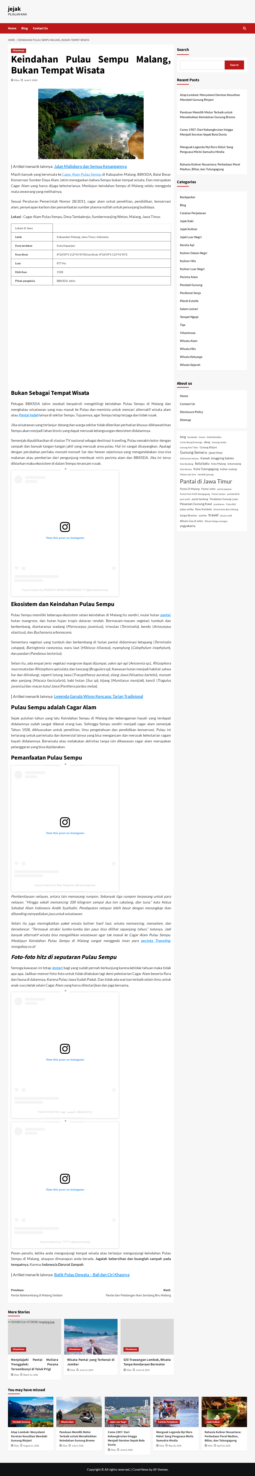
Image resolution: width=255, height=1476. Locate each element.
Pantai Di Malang (190, 488)
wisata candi (226, 515)
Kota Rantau (186, 469)
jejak (14, 9)
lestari (57, 968)
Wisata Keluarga (191, 357)
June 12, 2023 (86, 1370)
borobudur (192, 437)
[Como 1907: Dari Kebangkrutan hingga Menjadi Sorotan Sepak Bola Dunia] (127, 1412)
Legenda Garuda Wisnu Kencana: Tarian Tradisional (98, 696)
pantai (165, 615)
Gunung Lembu (219, 442)
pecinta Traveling (155, 940)
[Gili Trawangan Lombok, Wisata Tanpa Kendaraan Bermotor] (147, 1336)
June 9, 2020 (30, 80)
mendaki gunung (206, 474)
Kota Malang (218, 463)
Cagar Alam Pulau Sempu (81, 174)
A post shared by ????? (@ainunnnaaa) (65, 1241)
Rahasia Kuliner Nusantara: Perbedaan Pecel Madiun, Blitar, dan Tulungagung (210, 166)
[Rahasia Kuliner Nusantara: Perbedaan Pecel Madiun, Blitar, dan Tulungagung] (224, 1412)
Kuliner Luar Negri (192, 269)
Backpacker (187, 197)
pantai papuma (224, 489)
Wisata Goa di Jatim (191, 521)
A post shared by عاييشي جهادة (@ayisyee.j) (65, 1111)
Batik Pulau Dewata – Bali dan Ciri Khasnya (91, 1274)
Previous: (37, 1293)
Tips (182, 325)
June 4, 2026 (126, 1450)
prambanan (219, 504)
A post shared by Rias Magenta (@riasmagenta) (65, 885)
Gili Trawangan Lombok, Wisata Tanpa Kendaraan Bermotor (147, 1362)
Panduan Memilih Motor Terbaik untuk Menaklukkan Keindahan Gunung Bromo (207, 114)
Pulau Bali (231, 504)
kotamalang (234, 463)
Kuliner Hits (188, 261)
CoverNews (140, 1469)
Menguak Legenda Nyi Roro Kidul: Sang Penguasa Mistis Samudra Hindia (206, 149)
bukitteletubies (214, 437)
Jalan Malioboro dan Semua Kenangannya (90, 166)
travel (213, 514)
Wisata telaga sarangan (216, 521)
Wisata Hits (188, 349)
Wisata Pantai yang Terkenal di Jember (90, 1362)
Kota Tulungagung (206, 469)
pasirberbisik (233, 494)
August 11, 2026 (31, 1445)
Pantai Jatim (208, 488)
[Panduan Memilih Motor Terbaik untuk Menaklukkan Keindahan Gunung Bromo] (79, 1412)
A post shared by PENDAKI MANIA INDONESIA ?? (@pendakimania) (65, 589)
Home (12, 28)
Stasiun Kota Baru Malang (225, 509)
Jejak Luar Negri (191, 237)
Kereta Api (187, 245)
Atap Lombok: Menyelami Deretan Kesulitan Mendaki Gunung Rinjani (210, 97)
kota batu (202, 463)
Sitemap (185, 420)
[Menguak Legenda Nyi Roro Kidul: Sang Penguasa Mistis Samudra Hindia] (176, 1412)
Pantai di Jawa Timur (206, 481)
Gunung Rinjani (208, 447)
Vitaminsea (18, 50)
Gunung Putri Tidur (189, 447)
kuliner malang (228, 469)
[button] (244, 28)
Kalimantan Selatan (189, 458)
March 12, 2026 (30, 1375)
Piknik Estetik (189, 301)
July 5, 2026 (77, 1445)
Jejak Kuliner (188, 229)
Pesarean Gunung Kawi (196, 504)
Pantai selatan (219, 494)
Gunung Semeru (193, 452)
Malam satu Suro (188, 474)
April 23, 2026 (223, 1445)
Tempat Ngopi (189, 317)
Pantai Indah (28, 415)
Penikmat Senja (190, 293)
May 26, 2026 (175, 1445)
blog (183, 437)
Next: (138, 1293)
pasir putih (185, 499)
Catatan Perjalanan (193, 213)
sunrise (203, 515)
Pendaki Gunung (191, 285)
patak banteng (200, 499)
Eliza (16, 80)
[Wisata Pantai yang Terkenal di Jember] (90, 1336)
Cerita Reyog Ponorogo (191, 442)
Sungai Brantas (188, 515)
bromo (202, 437)
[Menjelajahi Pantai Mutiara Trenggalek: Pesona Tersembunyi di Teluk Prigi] (34, 1336)
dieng (207, 442)
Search (183, 50)
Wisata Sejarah (190, 365)
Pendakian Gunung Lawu (224, 499)
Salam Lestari (189, 309)
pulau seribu (187, 509)
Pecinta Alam (189, 277)
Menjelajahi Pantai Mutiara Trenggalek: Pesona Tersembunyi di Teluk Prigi (34, 1364)
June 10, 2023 (143, 1370)
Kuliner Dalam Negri (193, 253)
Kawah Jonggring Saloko (217, 458)
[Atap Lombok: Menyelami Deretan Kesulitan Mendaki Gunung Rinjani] (30, 1412)
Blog (24, 28)
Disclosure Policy (191, 412)
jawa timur (216, 453)
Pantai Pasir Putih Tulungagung (195, 494)
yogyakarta (187, 526)
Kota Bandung (186, 464)
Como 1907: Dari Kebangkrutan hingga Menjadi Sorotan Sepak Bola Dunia (206, 132)
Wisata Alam (188, 341)
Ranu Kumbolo (203, 509)
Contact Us (40, 28)
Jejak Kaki (186, 221)
